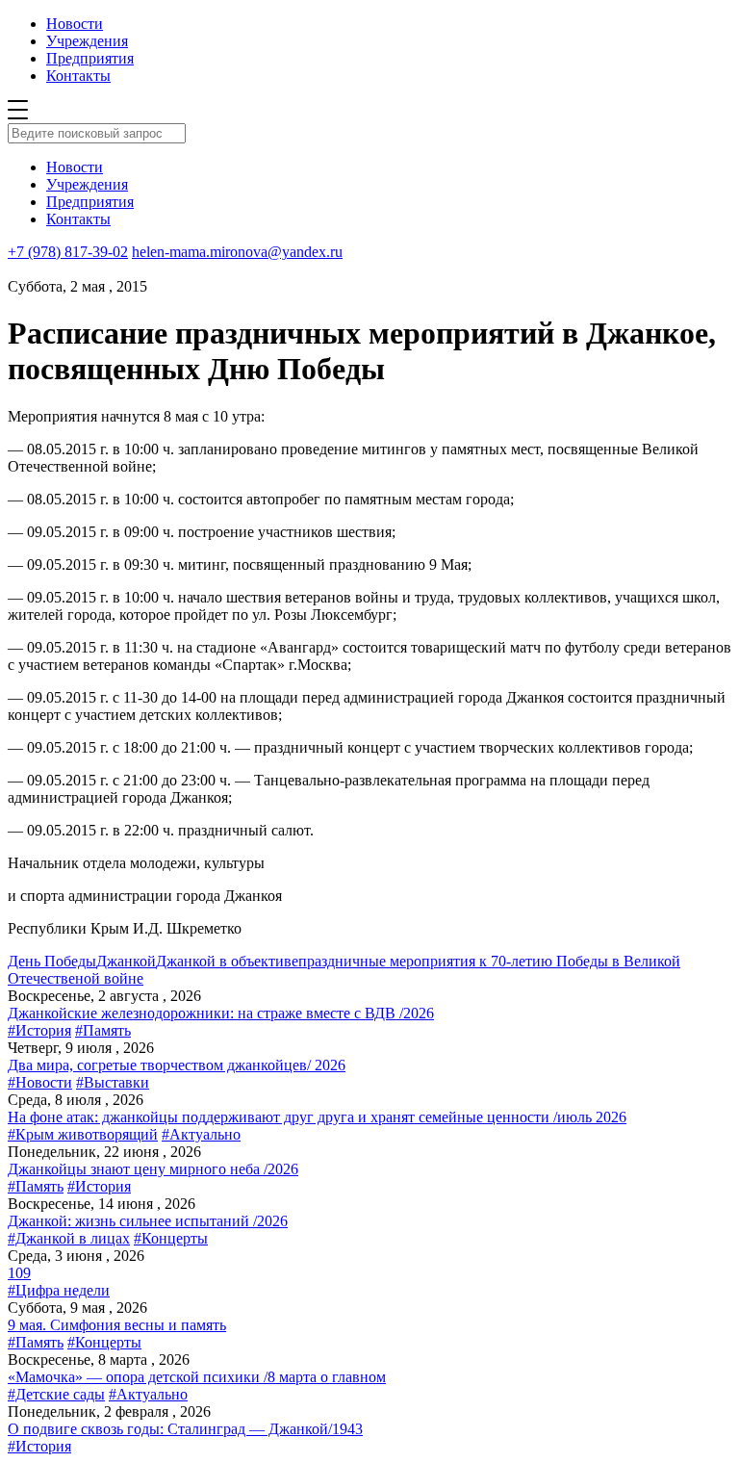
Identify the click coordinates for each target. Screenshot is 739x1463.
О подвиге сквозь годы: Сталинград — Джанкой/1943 (185, 1429)
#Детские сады (56, 1394)
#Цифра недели (59, 1290)
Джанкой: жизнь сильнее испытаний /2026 (148, 1221)
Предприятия (90, 58)
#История (39, 1030)
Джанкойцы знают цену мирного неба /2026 (153, 1169)
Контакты (78, 75)
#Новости (40, 1082)
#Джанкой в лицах (69, 1238)
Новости (74, 23)
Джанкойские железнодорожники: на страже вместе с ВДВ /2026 (221, 1013)
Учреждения (87, 41)
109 (19, 1273)
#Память (103, 1030)
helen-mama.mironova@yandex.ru (237, 252)
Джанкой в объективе (227, 961)
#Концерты (171, 1238)
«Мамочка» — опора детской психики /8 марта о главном (197, 1377)
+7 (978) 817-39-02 (68, 252)
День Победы (52, 961)
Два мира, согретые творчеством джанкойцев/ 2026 (176, 1065)
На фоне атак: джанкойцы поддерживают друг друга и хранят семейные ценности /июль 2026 (317, 1117)
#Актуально (201, 1134)
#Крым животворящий (83, 1134)
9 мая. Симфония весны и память (117, 1325)
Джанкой (126, 961)
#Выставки (112, 1082)
